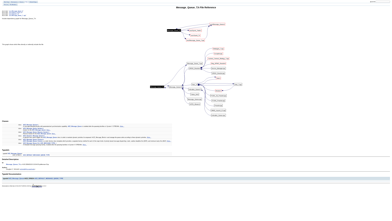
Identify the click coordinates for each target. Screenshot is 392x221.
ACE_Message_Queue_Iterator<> (33, 128)
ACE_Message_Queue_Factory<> (33, 139)
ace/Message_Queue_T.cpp (17, 15)
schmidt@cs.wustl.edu (27, 169)
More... (122, 126)
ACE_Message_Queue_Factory (32, 141)
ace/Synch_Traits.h (15, 12)
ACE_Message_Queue (75, 126)
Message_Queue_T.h (13, 164)
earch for (373, 1)
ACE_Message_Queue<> (30, 125)
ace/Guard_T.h (13, 14)
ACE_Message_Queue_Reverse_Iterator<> (36, 132)
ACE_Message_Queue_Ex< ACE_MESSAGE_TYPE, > (40, 143)
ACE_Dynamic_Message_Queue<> (34, 136)
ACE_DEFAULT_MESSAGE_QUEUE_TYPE (36, 155)
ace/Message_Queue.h (16, 11)
